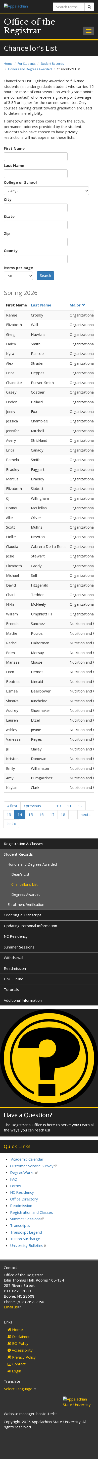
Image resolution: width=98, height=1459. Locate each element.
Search (45, 275)
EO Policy (19, 1343)
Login (16, 1370)
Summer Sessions (19, 946)
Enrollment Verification (26, 904)
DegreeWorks (23, 1172)
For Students (26, 63)
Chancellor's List (24, 884)
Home (8, 63)
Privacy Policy (23, 1357)
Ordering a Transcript (22, 914)
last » (11, 823)
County (11, 250)
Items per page (18, 267)
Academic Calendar (27, 1159)
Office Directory (24, 1198)
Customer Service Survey (33, 1165)
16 (41, 814)
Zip (7, 233)
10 (58, 805)
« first (12, 805)
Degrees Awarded (25, 894)
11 (69, 805)
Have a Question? (28, 1115)
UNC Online (13, 978)
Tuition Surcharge (25, 1238)
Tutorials (11, 989)
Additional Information (23, 1000)
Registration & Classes (23, 843)
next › (86, 814)
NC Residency (16, 936)
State (9, 216)
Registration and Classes (31, 1212)
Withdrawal (13, 957)
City (8, 199)
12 (80, 805)
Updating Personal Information (30, 925)
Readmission (15, 968)
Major (75, 304)
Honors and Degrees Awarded (30, 69)
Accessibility (22, 1350)
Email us (12, 1306)
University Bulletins (28, 1245)
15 (30, 814)
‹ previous (32, 805)
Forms (15, 1185)
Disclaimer (20, 1336)
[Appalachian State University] (24, 7)
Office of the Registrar (29, 26)
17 (52, 814)
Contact (18, 1363)
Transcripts (20, 1225)
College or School (20, 182)
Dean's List (20, 874)
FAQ (13, 1179)
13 (9, 814)
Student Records (52, 63)
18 (63, 814)
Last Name (14, 165)
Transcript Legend (26, 1232)
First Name (14, 148)
